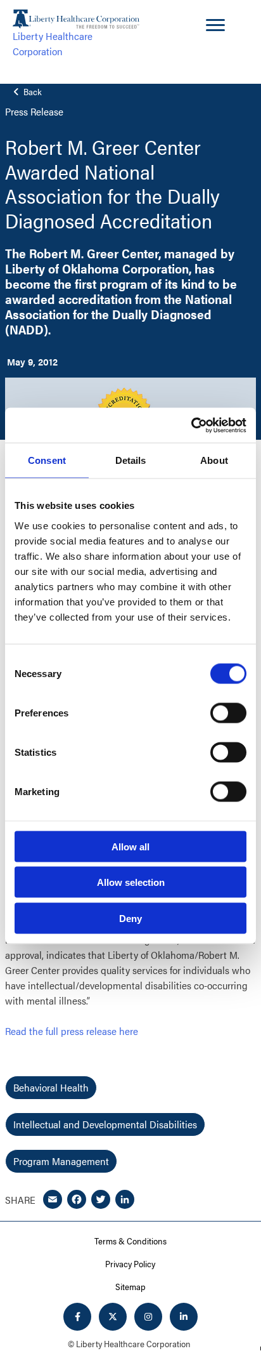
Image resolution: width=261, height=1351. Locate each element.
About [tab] (214, 460)
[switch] (228, 712)
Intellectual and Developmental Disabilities (105, 1124)
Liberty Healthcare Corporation (52, 43)
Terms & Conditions (130, 1240)
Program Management (61, 1161)
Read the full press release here (71, 1031)
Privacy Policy (130, 1263)
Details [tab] (130, 460)
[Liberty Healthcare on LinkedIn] (184, 1317)
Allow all (130, 846)
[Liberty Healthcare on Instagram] (148, 1317)
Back (32, 91)
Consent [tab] (47, 460)
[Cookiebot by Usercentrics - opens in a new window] (191, 425)
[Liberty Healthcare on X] (113, 1317)
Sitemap (130, 1286)
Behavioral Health (51, 1087)
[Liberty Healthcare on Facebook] (77, 1317)
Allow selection (131, 882)
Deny (130, 918)
